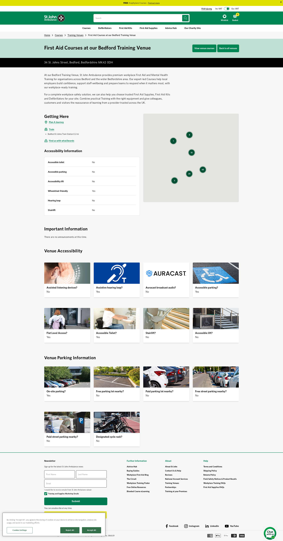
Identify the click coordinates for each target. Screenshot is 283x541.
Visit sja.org (206, 9)
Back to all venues (228, 48)
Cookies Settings (20, 530)
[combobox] (141, 18)
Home (47, 35)
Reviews (168, 475)
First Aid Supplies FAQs (213, 487)
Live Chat (270, 533)
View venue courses (204, 48)
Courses (59, 35)
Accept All (91, 530)
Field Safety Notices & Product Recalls (220, 479)
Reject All (70, 530)
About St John (171, 466)
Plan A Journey (56, 122)
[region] (54, 524)
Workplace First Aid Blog (138, 475)
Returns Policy (209, 475)
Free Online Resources (136, 487)
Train (51, 129)
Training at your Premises (176, 491)
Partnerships (170, 487)
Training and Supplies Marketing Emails (63, 494)
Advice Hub (132, 466)
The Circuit (131, 479)
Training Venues (75, 35)
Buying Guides (133, 471)
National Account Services (176, 479)
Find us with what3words (61, 140)
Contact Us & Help (173, 471)
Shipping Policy (210, 471)
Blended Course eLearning (138, 491)
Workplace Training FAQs (214, 483)
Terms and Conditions (212, 466)
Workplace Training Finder (138, 483)
